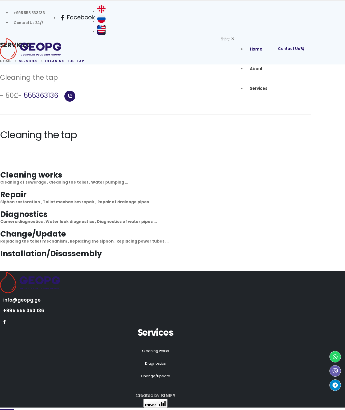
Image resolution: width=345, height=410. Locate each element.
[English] (101, 31)
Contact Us (289, 48)
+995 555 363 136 (23, 310)
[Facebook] (4, 322)
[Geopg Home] (41, 49)
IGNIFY (168, 395)
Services (259, 88)
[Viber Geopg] (335, 371)
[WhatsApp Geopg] (335, 356)
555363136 (42, 95)
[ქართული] (101, 11)
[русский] (101, 21)
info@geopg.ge (22, 300)
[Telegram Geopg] (335, 385)
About (256, 69)
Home (256, 49)
